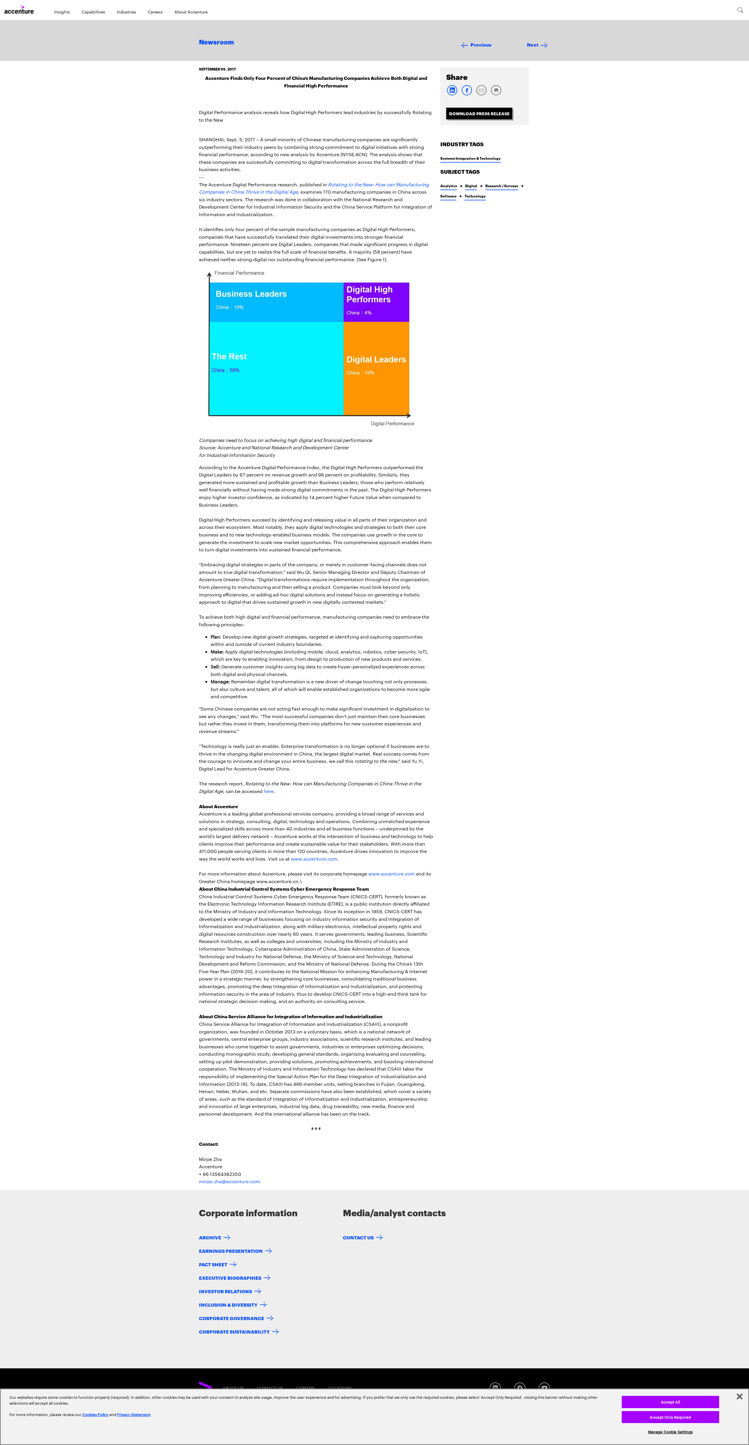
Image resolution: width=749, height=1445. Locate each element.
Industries (126, 12)
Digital (471, 185)
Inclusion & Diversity (228, 1304)
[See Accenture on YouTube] (544, 1388)
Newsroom (216, 42)
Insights (62, 12)
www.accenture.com (314, 859)
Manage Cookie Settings (670, 1431)
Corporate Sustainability (234, 1331)
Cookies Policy (95, 1414)
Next (532, 44)
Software (448, 195)
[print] (496, 94)
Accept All (670, 1401)
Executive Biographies (230, 1277)
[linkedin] (452, 94)
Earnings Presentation (231, 1250)
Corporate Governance (231, 1318)
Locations (340, 1388)
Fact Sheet (213, 1264)
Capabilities (93, 12)
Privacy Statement (133, 1414)
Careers (155, 12)
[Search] (740, 10)
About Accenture (191, 12)
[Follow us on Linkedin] (495, 1388)
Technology (475, 195)
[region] (374, 1417)
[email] (481, 94)
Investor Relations (225, 1291)
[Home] (19, 10)
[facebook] (467, 94)
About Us (233, 1388)
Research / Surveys (501, 185)
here (269, 791)
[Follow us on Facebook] (519, 1388)
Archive (210, 1237)
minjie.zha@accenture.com (229, 1181)
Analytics (448, 185)
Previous (480, 44)
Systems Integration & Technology (470, 158)
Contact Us (358, 1237)
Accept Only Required (670, 1417)
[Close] (739, 1396)
